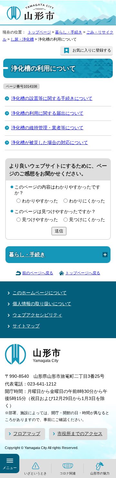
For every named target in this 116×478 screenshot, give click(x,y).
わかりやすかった (40, 201)
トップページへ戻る (82, 273)
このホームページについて (40, 292)
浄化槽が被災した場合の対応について (49, 142)
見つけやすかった (40, 219)
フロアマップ (26, 433)
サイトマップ (26, 326)
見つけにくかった (87, 219)
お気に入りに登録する (91, 50)
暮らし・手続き (68, 32)
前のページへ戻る (37, 273)
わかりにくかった (87, 201)
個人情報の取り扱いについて (42, 303)
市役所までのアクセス (79, 433)
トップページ (39, 32)
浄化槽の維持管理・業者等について (47, 127)
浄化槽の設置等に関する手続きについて (51, 98)
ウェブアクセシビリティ (37, 315)
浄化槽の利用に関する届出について (47, 113)
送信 (59, 231)
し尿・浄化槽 (22, 39)
